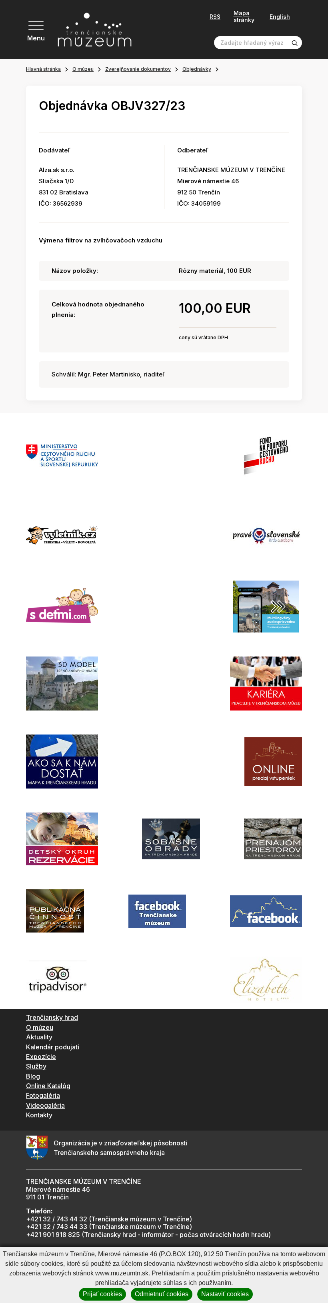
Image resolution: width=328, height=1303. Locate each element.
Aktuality (39, 1037)
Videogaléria (45, 1105)
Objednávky (196, 69)
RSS (215, 17)
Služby (36, 1066)
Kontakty (39, 1115)
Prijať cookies (102, 1294)
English (280, 17)
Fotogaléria (43, 1095)
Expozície (41, 1057)
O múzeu (83, 69)
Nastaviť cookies (225, 1294)
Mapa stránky (244, 16)
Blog (33, 1076)
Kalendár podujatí (52, 1047)
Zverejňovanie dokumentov (138, 69)
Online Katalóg (48, 1086)
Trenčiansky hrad (52, 1017)
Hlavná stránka (43, 69)
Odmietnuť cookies (161, 1294)
